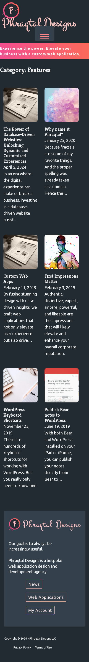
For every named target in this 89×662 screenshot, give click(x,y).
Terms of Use (43, 647)
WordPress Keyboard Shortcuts (14, 415)
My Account (40, 610)
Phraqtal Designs (39, 23)
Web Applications (46, 597)
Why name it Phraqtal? (57, 131)
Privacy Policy (22, 647)
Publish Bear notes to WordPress (56, 415)
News (34, 584)
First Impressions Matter (61, 278)
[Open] (44, 36)
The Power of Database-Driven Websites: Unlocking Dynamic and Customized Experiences (19, 145)
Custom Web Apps (15, 278)
